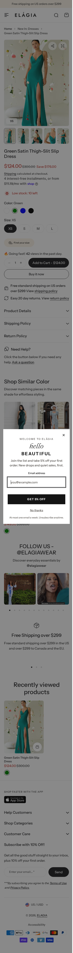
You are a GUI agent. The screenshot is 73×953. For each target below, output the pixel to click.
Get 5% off (35, 499)
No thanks (35, 510)
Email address (35, 473)
